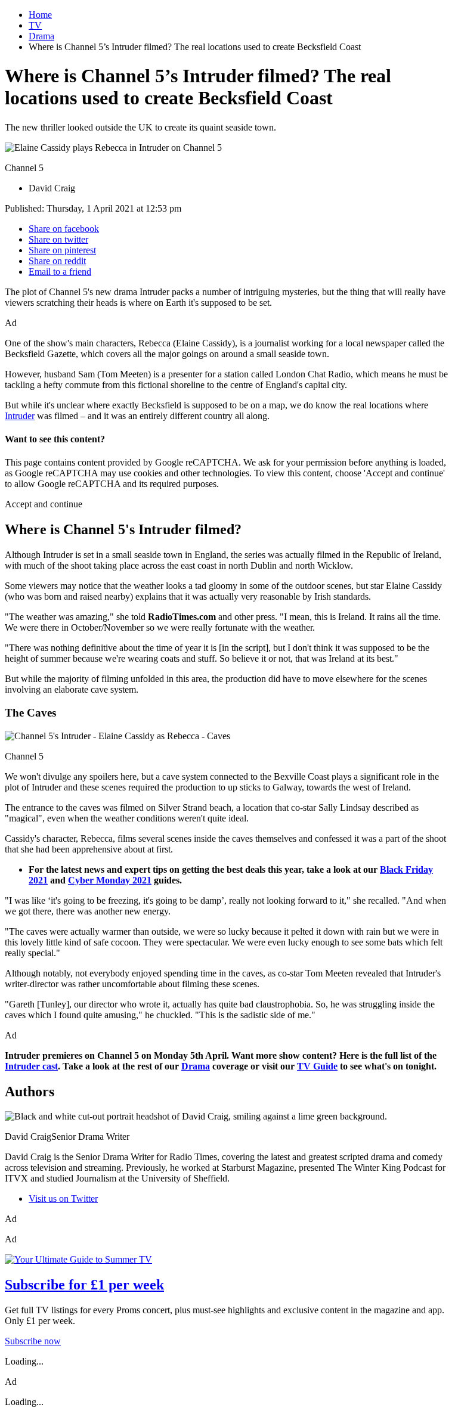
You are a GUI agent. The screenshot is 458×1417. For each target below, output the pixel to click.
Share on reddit (57, 261)
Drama (41, 36)
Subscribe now (33, 1341)
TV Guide (317, 1066)
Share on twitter (58, 239)
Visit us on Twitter (63, 1198)
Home (40, 15)
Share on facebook (64, 229)
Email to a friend (60, 271)
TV (35, 25)
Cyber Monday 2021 (109, 880)
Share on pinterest (62, 250)
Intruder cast (31, 1066)
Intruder (20, 416)
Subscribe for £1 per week (84, 1284)
